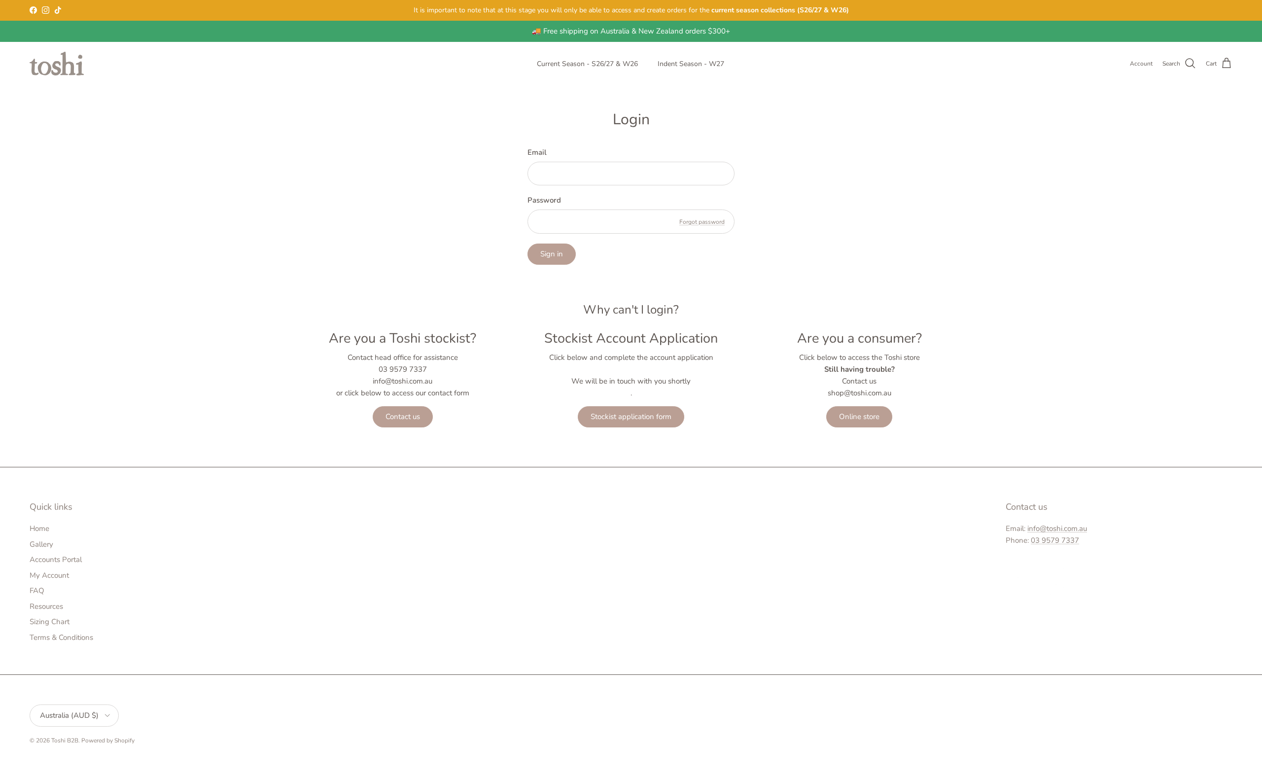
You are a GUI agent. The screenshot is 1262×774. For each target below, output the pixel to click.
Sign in (551, 254)
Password (544, 200)
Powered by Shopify (108, 740)
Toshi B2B (64, 740)
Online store (859, 417)
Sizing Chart (50, 622)
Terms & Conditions (61, 637)
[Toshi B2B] (57, 63)
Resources (46, 606)
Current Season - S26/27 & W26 (587, 64)
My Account (49, 575)
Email (537, 152)
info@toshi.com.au (1057, 528)
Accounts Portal (56, 559)
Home (39, 528)
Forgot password (702, 222)
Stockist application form (631, 417)
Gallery (41, 544)
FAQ (37, 591)
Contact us (403, 417)
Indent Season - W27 (691, 64)
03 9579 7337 (1055, 540)
